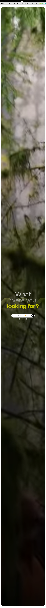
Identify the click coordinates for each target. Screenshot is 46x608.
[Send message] (32, 315)
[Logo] (4, 3)
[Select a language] (43, 1)
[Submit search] (41, 1)
